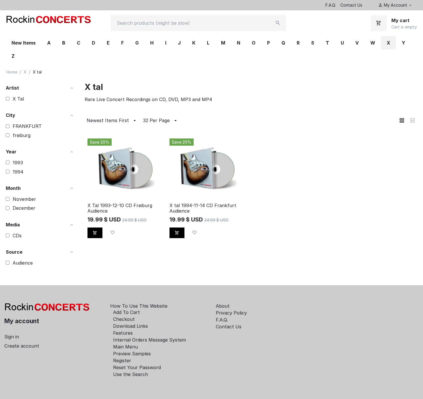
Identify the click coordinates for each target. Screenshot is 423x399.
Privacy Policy (231, 313)
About (223, 306)
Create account (21, 346)
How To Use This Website (138, 306)
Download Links (130, 326)
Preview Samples (132, 353)
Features (123, 333)
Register (122, 360)
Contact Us (351, 5)
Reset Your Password (137, 367)
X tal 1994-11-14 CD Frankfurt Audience (202, 208)
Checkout (124, 319)
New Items (24, 43)
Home (11, 72)
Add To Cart (126, 312)
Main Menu (125, 347)
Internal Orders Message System (149, 340)
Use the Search (130, 374)
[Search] (278, 23)
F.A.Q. (330, 5)
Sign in (11, 337)
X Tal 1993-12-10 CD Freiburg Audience (119, 208)
